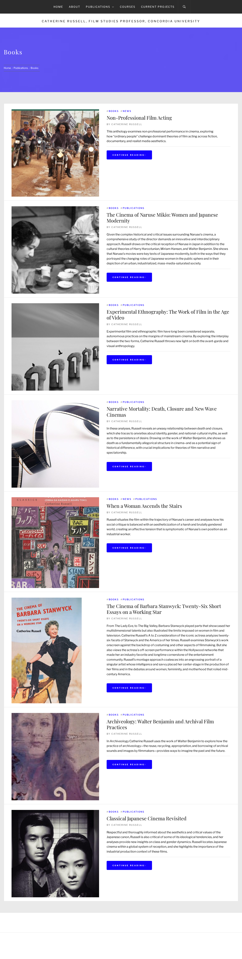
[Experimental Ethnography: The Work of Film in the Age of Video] (55, 305)
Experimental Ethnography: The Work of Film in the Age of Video (168, 314)
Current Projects (158, 6)
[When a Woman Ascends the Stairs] (55, 499)
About (74, 6)
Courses (127, 6)
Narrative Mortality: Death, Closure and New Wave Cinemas (162, 411)
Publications (98, 6)
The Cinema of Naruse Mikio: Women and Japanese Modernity (162, 217)
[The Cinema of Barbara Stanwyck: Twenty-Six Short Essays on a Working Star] (47, 600)
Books (114, 111)
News (127, 111)
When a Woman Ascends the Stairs (144, 506)
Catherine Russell (126, 124)
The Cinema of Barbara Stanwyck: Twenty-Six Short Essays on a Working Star (164, 609)
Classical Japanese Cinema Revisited (146, 818)
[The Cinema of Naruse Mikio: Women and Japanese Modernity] (55, 208)
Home (58, 6)
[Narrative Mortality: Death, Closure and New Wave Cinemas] (55, 402)
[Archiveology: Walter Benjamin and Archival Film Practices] (55, 715)
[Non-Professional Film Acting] (55, 153)
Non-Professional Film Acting (139, 117)
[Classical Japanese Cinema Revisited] (55, 812)
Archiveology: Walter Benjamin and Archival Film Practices (160, 724)
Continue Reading (128, 155)
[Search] (184, 7)
